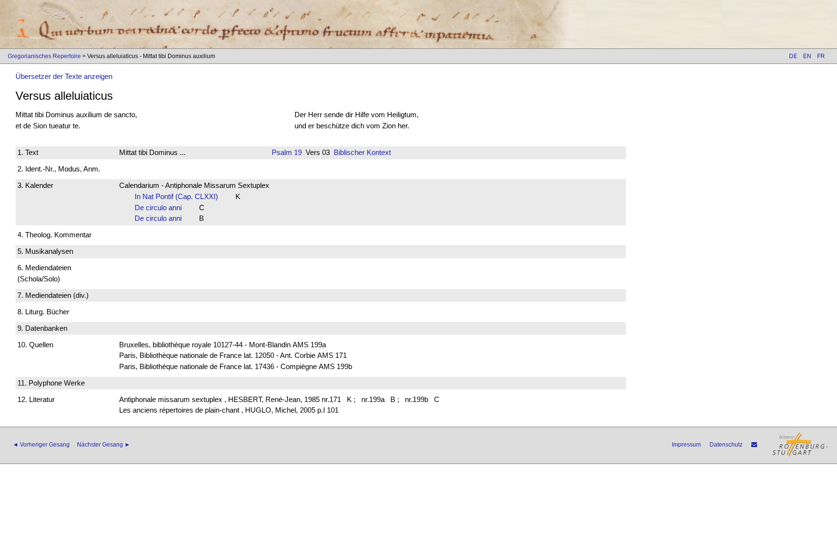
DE (793, 56)
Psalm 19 (287, 152)
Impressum (686, 444)
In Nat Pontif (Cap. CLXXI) (179, 196)
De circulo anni (161, 207)
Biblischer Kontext (362, 152)
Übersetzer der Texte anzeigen (64, 76)
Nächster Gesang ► (103, 444)
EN (807, 56)
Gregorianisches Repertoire (44, 56)
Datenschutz (726, 444)
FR (821, 56)
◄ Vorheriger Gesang (41, 444)
